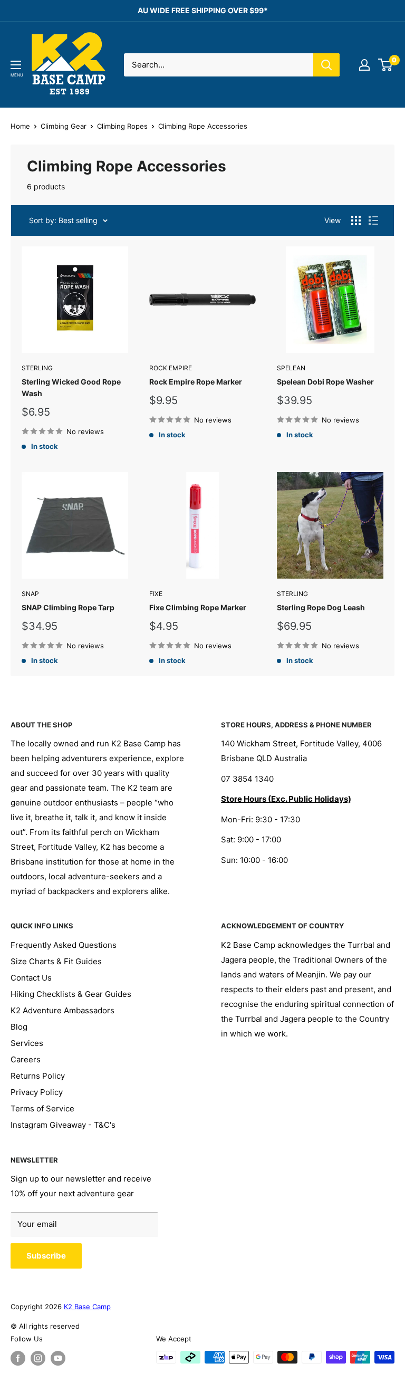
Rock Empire (170, 368)
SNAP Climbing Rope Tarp (68, 607)
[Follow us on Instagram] (38, 1358)
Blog (19, 1027)
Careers (26, 1059)
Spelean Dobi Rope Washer (325, 381)
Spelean (291, 368)
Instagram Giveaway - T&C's (63, 1125)
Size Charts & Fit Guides (56, 961)
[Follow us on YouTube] (58, 1358)
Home (20, 126)
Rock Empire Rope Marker (195, 381)
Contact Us (31, 978)
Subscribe (46, 1256)
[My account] (364, 65)
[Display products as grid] (356, 220)
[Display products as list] (373, 220)
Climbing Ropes (122, 126)
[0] (385, 65)
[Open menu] (16, 65)
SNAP (30, 594)
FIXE (155, 594)
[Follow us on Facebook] (18, 1358)
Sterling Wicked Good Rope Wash (71, 387)
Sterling (37, 368)
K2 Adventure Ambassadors (62, 1010)
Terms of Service (42, 1108)
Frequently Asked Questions (64, 945)
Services (27, 1043)
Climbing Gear (63, 126)
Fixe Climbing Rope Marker (197, 607)
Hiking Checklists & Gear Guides (71, 994)
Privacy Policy (37, 1092)
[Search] (326, 64)
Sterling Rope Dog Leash (321, 607)
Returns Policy (38, 1076)
